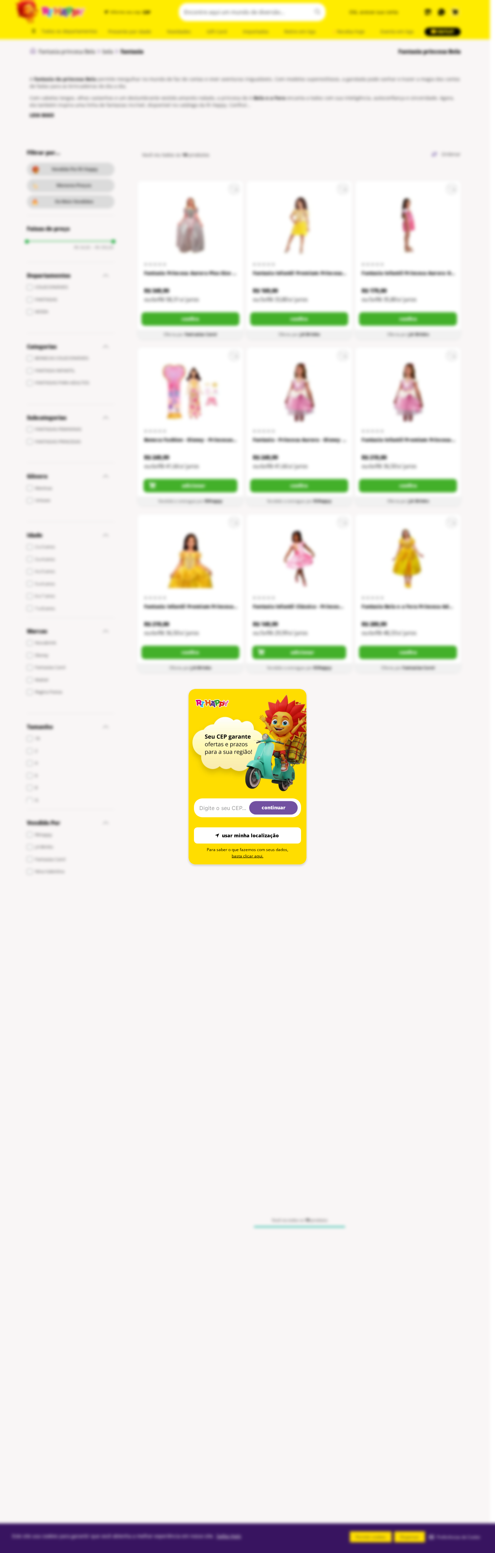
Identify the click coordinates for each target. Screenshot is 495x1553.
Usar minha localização (250, 835)
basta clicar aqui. (247, 856)
